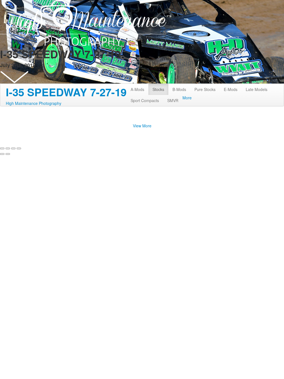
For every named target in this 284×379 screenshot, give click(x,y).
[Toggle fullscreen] (13, 148)
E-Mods (230, 89)
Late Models (256, 89)
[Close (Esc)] (2, 148)
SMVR (172, 100)
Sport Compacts (145, 100)
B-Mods (179, 89)
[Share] (8, 148)
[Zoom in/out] (19, 148)
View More (142, 125)
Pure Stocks (204, 89)
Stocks (158, 89)
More (187, 97)
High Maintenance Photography (33, 103)
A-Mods (137, 89)
